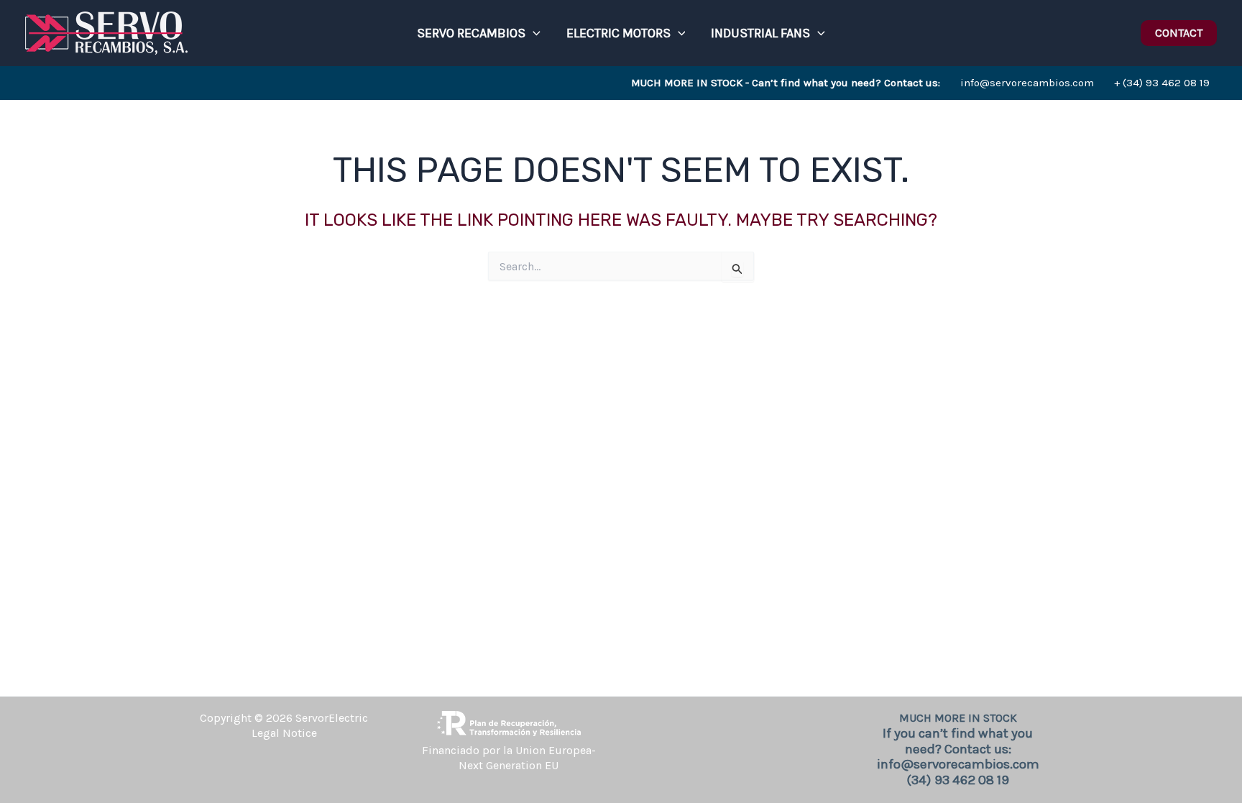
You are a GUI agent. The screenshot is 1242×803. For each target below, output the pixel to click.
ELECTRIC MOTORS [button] (618, 33)
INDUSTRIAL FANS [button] (760, 33)
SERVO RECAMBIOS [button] (471, 33)
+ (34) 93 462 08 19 (1162, 82)
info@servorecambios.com (862, 82)
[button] (532, 33)
